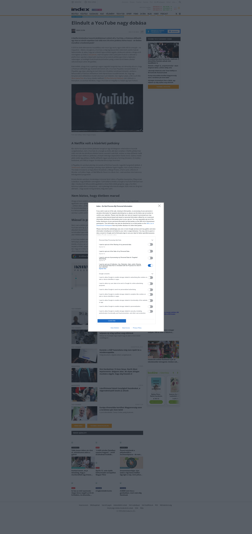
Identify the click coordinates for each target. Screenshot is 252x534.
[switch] (150, 244)
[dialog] (126, 267)
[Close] (160, 206)
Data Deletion (115, 328)
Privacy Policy (137, 328)
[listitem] (126, 240)
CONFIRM (111, 321)
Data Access (126, 328)
